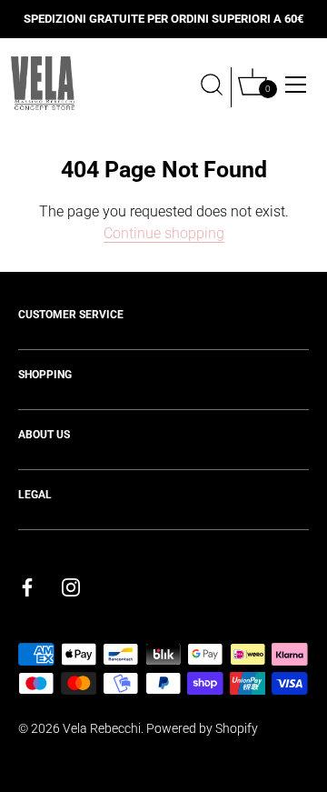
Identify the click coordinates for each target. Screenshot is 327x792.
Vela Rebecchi (102, 728)
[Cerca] (212, 87)
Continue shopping (164, 233)
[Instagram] (71, 586)
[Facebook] (27, 586)
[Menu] (296, 85)
